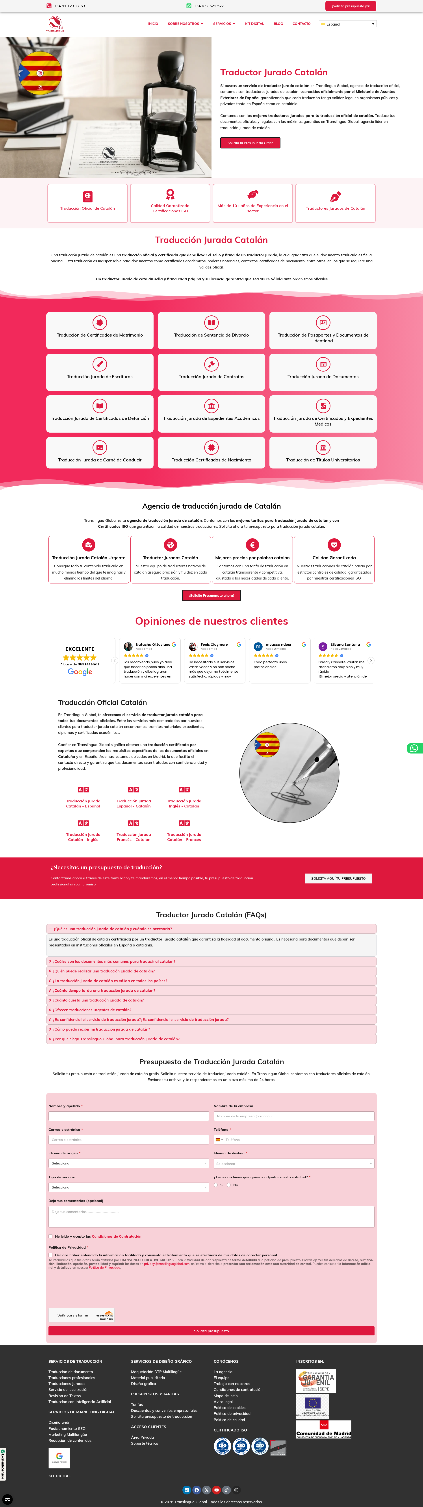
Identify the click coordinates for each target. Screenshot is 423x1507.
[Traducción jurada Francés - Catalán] (133, 823)
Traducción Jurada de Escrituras (100, 376)
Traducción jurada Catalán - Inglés (83, 837)
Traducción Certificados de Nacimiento (211, 460)
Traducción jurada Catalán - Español (83, 803)
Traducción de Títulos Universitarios (323, 460)
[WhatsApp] (414, 748)
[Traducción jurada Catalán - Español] (83, 789)
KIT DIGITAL (59, 1476)
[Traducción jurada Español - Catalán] (133, 789)
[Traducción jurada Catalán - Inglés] (83, 823)
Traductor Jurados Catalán (170, 557)
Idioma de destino (230, 1153)
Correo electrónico (65, 1129)
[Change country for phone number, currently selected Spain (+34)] (219, 1139)
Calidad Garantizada (334, 557)
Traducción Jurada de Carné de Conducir (100, 460)
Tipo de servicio (61, 1177)
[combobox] (294, 1163)
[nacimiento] (323, 322)
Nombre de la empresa (233, 1106)
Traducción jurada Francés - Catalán (134, 837)
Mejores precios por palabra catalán (252, 557)
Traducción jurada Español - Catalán (134, 803)
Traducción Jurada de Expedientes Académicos (211, 418)
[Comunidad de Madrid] (323, 1429)
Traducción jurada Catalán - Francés (184, 837)
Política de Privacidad (68, 1247)
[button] (371, 660)
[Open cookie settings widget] (7, 1499)
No (235, 1185)
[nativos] (170, 545)
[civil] (323, 447)
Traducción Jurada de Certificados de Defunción (100, 418)
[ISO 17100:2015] (222, 1447)
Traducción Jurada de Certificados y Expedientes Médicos (323, 421)
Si (221, 1185)
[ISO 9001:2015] (241, 1447)
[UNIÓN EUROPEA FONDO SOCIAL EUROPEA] (312, 1406)
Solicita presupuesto (211, 1331)
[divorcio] (100, 364)
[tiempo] (88, 545)
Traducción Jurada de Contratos (211, 376)
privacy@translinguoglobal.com (166, 1264)
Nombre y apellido (65, 1106)
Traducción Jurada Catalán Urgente (88, 557)
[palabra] (252, 545)
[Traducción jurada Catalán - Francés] (184, 823)
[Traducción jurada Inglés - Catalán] (184, 789)
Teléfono (222, 1129)
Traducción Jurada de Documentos (323, 376)
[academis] (211, 322)
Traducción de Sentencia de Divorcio (211, 335)
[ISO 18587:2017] (260, 1447)
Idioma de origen (64, 1153)
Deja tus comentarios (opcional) (75, 1201)
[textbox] (293, 1163)
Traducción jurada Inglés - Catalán (184, 803)
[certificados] (100, 322)
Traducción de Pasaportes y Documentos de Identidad (323, 337)
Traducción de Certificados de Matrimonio (100, 335)
